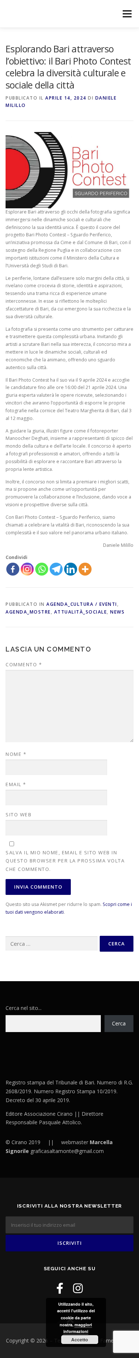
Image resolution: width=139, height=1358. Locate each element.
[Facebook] (12, 569)
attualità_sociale (80, 612)
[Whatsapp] (41, 569)
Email (16, 784)
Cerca (119, 1023)
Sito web (19, 814)
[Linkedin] (70, 569)
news (117, 612)
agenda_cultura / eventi (81, 604)
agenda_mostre (28, 612)
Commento (24, 664)
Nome (16, 754)
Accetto (79, 1339)
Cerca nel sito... (24, 1007)
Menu (126, 14)
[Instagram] (27, 569)
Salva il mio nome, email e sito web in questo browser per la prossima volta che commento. (65, 860)
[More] (85, 569)
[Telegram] (56, 569)
